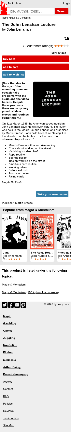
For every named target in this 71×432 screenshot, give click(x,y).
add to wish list (13, 74)
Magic (7, 316)
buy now (9, 58)
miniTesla (9, 359)
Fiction (8, 352)
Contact (8, 388)
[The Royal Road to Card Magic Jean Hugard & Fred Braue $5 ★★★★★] (42, 231)
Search (61, 11)
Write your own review (52, 194)
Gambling (9, 323)
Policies (8, 403)
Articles (7, 381)
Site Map (8, 425)
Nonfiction (10, 345)
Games (7, 330)
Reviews (8, 410)
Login (66, 3)
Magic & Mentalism (14, 284)
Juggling (9, 337)
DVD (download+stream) (43, 292)
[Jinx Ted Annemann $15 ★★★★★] (14, 231)
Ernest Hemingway (15, 374)
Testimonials (11, 418)
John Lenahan (19, 29)
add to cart (10, 66)
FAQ (6, 396)
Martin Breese (14, 133)
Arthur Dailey (12, 367)
